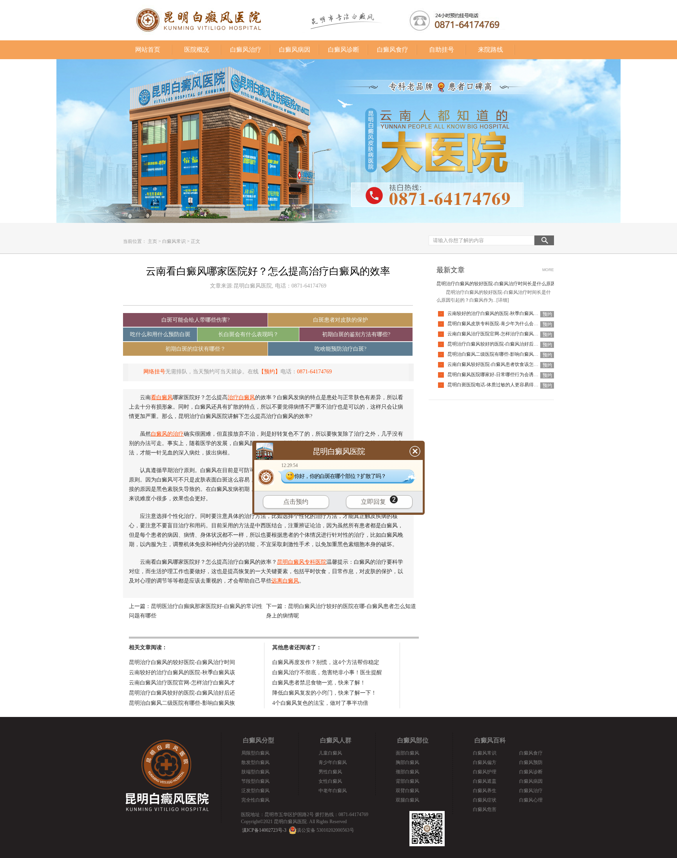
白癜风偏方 (484, 762)
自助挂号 (441, 49)
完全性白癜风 (255, 800)
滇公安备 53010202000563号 (325, 830)
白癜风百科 (490, 740)
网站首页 (147, 49)
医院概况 (196, 49)
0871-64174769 (314, 372)
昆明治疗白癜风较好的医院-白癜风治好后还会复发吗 (502, 344)
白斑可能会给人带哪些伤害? (195, 320)
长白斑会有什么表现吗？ (248, 334)
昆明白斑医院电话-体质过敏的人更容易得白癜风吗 (499, 384)
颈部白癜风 (407, 772)
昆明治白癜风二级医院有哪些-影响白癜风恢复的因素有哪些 (509, 354)
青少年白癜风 (333, 762)
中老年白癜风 (333, 790)
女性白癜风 (330, 781)
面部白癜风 (407, 753)
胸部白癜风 (407, 762)
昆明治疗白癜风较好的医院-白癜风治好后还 (182, 693)
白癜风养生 (484, 790)
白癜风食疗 (392, 49)
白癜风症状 (484, 800)
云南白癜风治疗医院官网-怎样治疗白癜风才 (182, 683)
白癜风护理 (484, 772)
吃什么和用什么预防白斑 (160, 334)
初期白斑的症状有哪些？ (195, 349)
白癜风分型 (258, 740)
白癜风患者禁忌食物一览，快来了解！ (319, 683)
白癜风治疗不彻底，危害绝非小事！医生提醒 (327, 672)
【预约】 (270, 372)
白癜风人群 (335, 740)
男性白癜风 (330, 772)
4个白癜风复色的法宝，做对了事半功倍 (320, 703)
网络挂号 (154, 372)
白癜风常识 (174, 241)
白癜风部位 (413, 740)
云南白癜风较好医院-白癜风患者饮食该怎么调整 (497, 364)
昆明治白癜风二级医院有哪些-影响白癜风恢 (182, 703)
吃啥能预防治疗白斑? (340, 349)
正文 (195, 241)
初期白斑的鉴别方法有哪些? (356, 334)
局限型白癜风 (255, 753)
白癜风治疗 (245, 49)
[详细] (502, 300)
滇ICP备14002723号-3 (264, 830)
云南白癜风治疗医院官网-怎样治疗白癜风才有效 (497, 334)
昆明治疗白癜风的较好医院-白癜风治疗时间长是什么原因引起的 (503, 283)
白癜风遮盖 (484, 781)
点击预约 (295, 501)
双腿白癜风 (407, 800)
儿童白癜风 (330, 753)
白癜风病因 (294, 49)
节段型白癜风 (255, 781)
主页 (152, 241)
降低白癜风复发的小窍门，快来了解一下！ (324, 693)
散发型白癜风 (255, 762)
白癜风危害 (484, 809)
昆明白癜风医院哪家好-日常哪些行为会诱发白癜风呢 (502, 374)
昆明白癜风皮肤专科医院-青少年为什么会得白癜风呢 (502, 323)
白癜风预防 (531, 762)
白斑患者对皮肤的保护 (340, 320)
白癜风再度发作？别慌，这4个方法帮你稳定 (325, 662)
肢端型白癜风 (255, 772)
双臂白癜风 (407, 790)
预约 (547, 314)
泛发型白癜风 (255, 790)
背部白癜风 (407, 781)
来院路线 (490, 49)
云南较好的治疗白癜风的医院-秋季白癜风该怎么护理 (502, 313)
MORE (548, 270)
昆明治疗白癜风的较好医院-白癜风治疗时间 (182, 662)
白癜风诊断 (343, 49)
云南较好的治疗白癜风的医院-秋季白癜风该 (182, 672)
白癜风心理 (531, 800)
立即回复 (373, 501)
